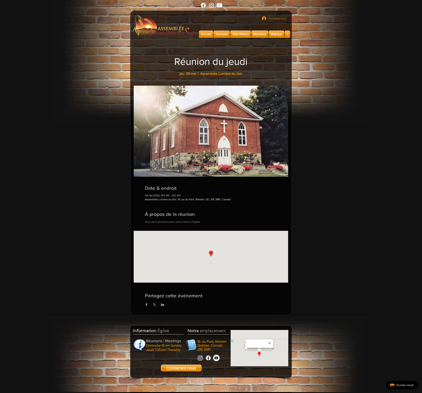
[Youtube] (219, 5)
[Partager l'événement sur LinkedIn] (162, 304)
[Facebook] (203, 5)
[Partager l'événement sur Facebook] (146, 304)
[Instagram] (211, 5)
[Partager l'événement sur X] (154, 304)
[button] (221, 34)
